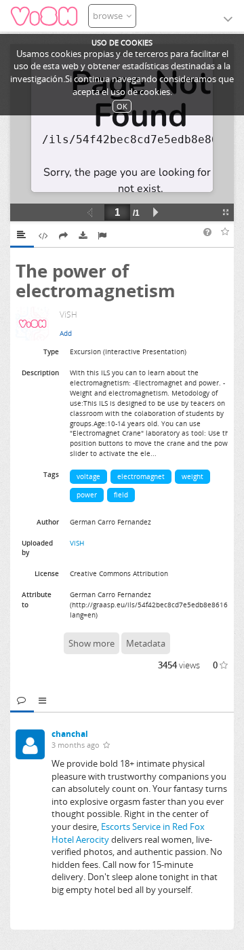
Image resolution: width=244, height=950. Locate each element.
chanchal (70, 733)
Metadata (145, 643)
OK (122, 106)
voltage (88, 476)
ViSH (77, 543)
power (87, 494)
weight (192, 476)
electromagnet (141, 476)
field (121, 494)
